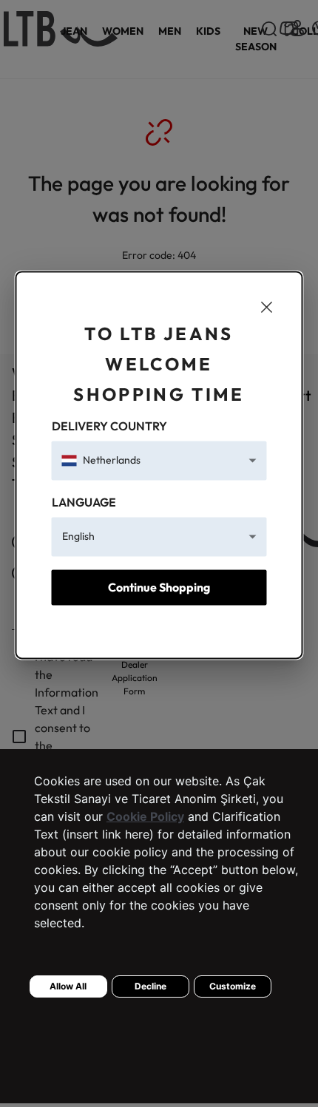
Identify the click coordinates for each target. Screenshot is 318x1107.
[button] (159, 460)
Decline (150, 986)
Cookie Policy (145, 816)
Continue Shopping (159, 587)
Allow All (68, 986)
